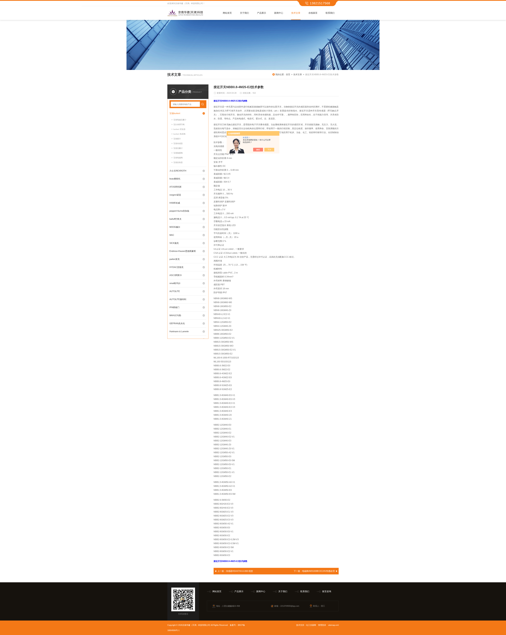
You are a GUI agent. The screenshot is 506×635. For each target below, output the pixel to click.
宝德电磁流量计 (179, 120)
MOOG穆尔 (174, 227)
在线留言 (312, 13)
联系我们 (330, 13)
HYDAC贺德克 (176, 267)
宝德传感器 (178, 143)
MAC (171, 235)
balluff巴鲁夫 (175, 219)
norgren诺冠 (175, 195)
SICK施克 (174, 243)
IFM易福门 (174, 307)
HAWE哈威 (174, 203)
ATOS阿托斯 (175, 187)
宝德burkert (174, 113)
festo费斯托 (174, 179)
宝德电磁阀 (178, 158)
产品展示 (261, 13)
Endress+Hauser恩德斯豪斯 (182, 251)
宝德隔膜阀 (178, 153)
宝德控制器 (178, 162)
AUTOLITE (174, 291)
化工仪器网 (311, 625)
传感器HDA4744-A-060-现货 (239, 571)
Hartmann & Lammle (179, 331)
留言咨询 (326, 591)
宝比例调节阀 (178, 124)
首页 (288, 74)
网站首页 (227, 13)
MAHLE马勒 (175, 315)
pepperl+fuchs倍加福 (179, 211)
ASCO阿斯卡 (175, 275)
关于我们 (244, 13)
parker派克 (174, 259)
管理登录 (322, 625)
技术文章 (295, 13)
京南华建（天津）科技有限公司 (189, 3)
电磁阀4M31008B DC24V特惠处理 (318, 571)
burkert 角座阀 (179, 134)
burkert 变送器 (179, 129)
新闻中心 (278, 13)
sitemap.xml (333, 625)
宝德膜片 (177, 139)
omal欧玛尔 (174, 283)
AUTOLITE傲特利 (177, 299)
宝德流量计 (178, 148)
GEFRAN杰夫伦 (177, 323)
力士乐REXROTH (177, 171)
